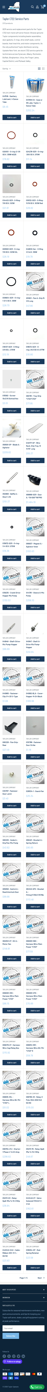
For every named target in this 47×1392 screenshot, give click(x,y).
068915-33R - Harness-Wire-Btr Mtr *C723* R (35, 1048)
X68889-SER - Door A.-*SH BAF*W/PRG (34, 496)
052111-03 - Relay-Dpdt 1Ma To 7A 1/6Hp (11, 1199)
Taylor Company (9, 93)
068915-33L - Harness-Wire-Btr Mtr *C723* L (12, 1100)
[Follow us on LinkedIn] (23, 1356)
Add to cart (11, 117)
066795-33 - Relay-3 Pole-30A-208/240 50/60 (34, 1100)
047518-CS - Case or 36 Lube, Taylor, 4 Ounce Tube (34, 103)
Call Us (38, 1386)
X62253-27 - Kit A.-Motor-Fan (10, 942)
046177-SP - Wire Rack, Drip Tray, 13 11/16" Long (33, 446)
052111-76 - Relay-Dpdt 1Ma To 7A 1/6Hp (35, 1150)
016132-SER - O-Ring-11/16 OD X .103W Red (34, 201)
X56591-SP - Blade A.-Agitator (11, 446)
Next (40, 1278)
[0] (42, 6)
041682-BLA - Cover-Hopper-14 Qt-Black (34, 694)
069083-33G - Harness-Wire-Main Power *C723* (11, 996)
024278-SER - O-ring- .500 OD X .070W (35, 153)
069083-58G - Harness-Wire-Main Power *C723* (34, 944)
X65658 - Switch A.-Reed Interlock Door (11, 890)
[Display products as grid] (39, 68)
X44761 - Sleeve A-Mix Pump (35, 594)
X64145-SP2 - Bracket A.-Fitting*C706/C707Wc (35, 892)
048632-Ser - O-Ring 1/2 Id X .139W (34, 250)
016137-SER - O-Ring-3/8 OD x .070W (11, 348)
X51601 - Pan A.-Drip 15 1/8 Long (35, 299)
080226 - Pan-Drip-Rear (10, 743)
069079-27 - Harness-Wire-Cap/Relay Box (11, 1046)
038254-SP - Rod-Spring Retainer (33, 1251)
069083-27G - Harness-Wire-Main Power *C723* (34, 996)
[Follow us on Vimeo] (18, 1356)
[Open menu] (4, 7)
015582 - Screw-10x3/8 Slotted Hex (10, 397)
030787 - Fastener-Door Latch (10, 792)
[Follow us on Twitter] (9, 1356)
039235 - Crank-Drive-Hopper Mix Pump (12, 594)
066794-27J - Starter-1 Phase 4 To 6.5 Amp (12, 1150)
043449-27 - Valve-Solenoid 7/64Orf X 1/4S (34, 1201)
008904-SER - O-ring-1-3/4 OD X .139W (12, 299)
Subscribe (10, 1336)
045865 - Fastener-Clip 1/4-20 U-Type (10, 694)
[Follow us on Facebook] (4, 1356)
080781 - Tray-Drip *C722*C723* (33, 397)
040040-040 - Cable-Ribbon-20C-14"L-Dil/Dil (11, 1253)
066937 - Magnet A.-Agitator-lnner (34, 545)
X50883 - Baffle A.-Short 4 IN (10, 495)
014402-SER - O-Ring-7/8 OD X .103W (12, 201)
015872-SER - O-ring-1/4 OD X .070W (11, 544)
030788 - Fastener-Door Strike (34, 743)
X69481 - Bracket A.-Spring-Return (34, 841)
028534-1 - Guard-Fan (35, 791)
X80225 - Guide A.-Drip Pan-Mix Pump (10, 841)
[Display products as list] (43, 68)
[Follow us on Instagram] (14, 1356)
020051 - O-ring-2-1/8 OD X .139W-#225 (11, 153)
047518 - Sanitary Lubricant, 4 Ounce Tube (10, 99)
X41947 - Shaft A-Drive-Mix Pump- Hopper (33, 644)
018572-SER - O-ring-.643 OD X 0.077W (35, 348)
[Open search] (32, 7)
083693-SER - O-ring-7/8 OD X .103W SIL (11, 250)
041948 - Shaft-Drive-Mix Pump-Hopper (11, 642)
